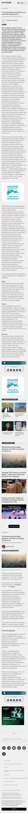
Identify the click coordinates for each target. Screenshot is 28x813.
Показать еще (14, 526)
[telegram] (9, 748)
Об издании (7, 760)
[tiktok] (19, 748)
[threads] (24, 748)
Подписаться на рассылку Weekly (12, 738)
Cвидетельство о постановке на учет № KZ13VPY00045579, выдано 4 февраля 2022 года (12, 798)
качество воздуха (14, 550)
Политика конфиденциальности (13, 764)
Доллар (4, 24)
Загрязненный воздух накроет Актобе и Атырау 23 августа (13, 449)
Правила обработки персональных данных (14, 771)
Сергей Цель (10, 546)
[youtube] (14, 748)
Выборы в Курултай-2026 (10, 784)
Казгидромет (5, 550)
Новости (5, 8)
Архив (5, 767)
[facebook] (4, 754)
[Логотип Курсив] (6, 2)
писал (15, 672)
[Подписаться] (25, 741)
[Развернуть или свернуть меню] (25, 3)
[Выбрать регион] (18, 3)
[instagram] (4, 748)
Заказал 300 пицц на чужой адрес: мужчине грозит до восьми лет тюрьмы (14, 475)
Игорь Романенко (12, 20)
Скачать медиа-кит (9, 781)
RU (22, 3)
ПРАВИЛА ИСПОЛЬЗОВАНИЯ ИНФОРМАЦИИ (15, 778)
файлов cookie (14, 805)
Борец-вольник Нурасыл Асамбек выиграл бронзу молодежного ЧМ (13, 500)
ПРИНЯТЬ (14, 809)
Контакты (6, 775)
